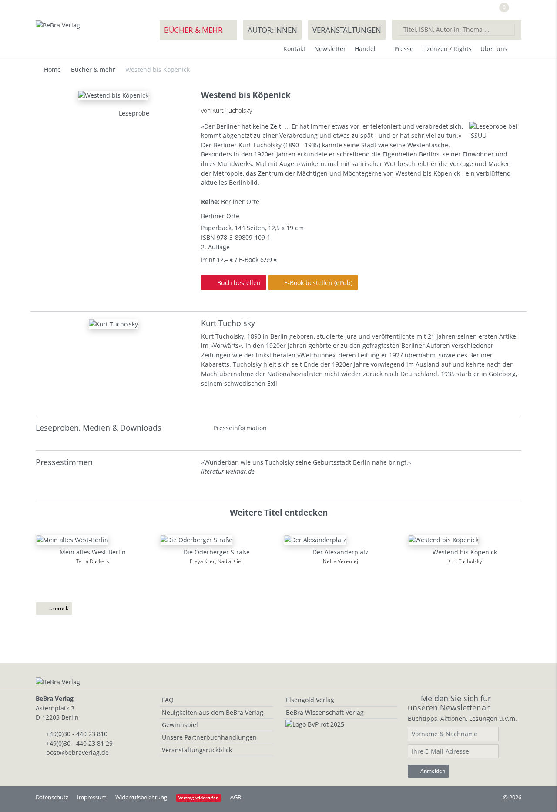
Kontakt (294, 48)
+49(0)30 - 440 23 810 (76, 734)
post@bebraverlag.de (77, 752)
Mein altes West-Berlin (93, 552)
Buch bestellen (238, 283)
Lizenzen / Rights (447, 48)
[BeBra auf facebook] (451, 10)
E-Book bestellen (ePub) (317, 283)
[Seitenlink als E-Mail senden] (91, 113)
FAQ (168, 700)
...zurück (57, 608)
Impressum (92, 797)
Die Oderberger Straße (216, 552)
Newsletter (330, 48)
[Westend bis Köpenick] (113, 94)
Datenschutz (52, 797)
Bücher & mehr (193, 30)
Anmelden (432, 771)
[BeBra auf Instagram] (487, 10)
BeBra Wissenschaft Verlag (325, 712)
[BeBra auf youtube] (469, 10)
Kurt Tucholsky (228, 323)
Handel (365, 48)
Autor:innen (272, 30)
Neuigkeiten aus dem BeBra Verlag (212, 712)
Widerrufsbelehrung (141, 797)
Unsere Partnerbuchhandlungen (209, 737)
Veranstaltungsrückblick (197, 750)
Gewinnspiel (180, 724)
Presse (403, 48)
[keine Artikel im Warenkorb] (515, 10)
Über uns (493, 48)
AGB (235, 797)
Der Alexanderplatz (340, 552)
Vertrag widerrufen (198, 798)
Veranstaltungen (346, 30)
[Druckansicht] (81, 113)
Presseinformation (240, 428)
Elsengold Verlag (310, 700)
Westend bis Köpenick (465, 552)
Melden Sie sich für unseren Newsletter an (449, 703)
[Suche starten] (508, 29)
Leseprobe (133, 113)
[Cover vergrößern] (102, 113)
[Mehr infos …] (113, 323)
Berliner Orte (240, 201)
